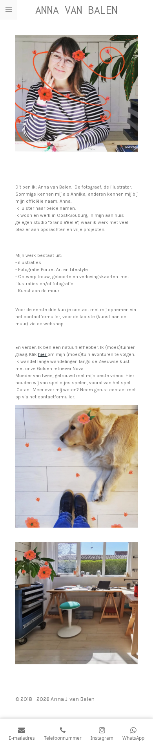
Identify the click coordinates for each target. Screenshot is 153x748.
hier (42, 354)
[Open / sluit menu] (8, 10)
